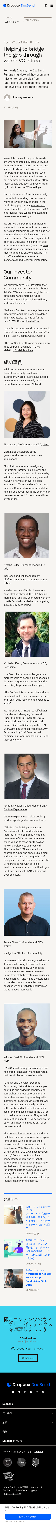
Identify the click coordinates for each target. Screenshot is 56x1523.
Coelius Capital (36, 335)
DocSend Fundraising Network (26, 1133)
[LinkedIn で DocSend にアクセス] (19, 1392)
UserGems (10, 666)
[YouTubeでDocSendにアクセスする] (13, 1392)
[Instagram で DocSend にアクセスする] (37, 1392)
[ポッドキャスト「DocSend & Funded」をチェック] (43, 1392)
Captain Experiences (15, 809)
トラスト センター (12, 1493)
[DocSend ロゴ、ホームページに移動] (18, 5)
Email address (28, 1338)
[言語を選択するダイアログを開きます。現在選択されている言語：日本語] (45, 5)
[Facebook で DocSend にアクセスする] (31, 1392)
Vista (46, 444)
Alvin (6, 1060)
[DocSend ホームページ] (28, 1385)
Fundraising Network (30, 384)
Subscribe (28, 1358)
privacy (38, 1348)
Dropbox (38, 1451)
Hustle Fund (33, 321)
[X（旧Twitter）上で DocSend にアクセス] (25, 1392)
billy (6, 568)
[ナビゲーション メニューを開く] (52, 5)
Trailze (7, 945)
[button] (28, 1517)
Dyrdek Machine (23, 350)
